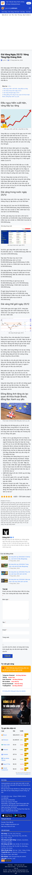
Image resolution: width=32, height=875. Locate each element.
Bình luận (5, 599)
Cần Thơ (14, 846)
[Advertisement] (16, 33)
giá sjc (7, 506)
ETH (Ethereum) (22, 852)
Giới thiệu (10, 865)
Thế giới (10, 837)
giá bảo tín (18, 502)
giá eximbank (12, 504)
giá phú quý (26, 504)
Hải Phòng (9, 846)
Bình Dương (9, 848)
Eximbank (19, 840)
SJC (9, 833)
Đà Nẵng (3, 846)
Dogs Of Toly (6, 764)
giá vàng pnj (14, 515)
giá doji (6, 504)
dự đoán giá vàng (10, 502)
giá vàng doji (6, 508)
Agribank (9, 842)
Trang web (5, 637)
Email (4, 630)
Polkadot (5, 749)
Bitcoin (5, 735)
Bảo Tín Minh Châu (6, 835)
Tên (4, 622)
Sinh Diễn (24, 835)
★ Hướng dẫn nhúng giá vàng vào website (14, 691)
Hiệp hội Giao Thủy (16, 835)
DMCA (3, 860)
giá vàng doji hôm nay (17, 508)
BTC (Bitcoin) (14, 852)
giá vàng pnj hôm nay (24, 515)
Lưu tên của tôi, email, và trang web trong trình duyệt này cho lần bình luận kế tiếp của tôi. (15, 649)
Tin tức (8, 500)
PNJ (11, 833)
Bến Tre (19, 846)
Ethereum (5, 739)
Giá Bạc (22, 12)
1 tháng (23, 850)
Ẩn (9, 86)
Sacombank (25, 840)
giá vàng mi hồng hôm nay (8, 513)
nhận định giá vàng (17, 522)
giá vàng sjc (4, 517)
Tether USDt (6, 744)
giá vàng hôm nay (15, 511)
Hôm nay (15, 850)
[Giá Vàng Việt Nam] (9, 8)
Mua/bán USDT (26, 744)
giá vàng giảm (26, 509)
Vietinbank (4, 842)
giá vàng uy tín (24, 519)
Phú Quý (18, 833)
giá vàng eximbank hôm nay (14, 509)
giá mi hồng (19, 504)
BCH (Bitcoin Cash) (6, 854)
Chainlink (5, 754)
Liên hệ (16, 868)
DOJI (14, 833)
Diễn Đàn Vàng (19, 683)
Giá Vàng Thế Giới (13, 12)
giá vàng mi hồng (25, 511)
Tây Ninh (3, 848)
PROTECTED (8, 860)
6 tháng (28, 850)
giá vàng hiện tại (5, 511)
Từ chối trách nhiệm (22, 866)
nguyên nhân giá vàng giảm (16, 520)
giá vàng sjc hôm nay (13, 517)
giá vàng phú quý (20, 513)
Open (28, 3)
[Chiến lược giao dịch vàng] (16, 710)
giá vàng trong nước (13, 519)
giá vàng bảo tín (13, 506)
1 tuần (19, 850)
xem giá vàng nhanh (9, 524)
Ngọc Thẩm (4, 837)
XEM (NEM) (15, 854)
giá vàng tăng (23, 517)
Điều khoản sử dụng (10, 866)
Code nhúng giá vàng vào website (17, 856)
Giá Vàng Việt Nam (21, 675)
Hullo (14, 858)
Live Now (9, 858)
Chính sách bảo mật (19, 865)
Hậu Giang (24, 846)
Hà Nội (17, 844)
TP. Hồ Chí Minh (24, 844)
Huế (14, 844)
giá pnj (2, 506)
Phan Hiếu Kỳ (15, 681)
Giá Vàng (4, 12)
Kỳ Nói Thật (11, 677)
